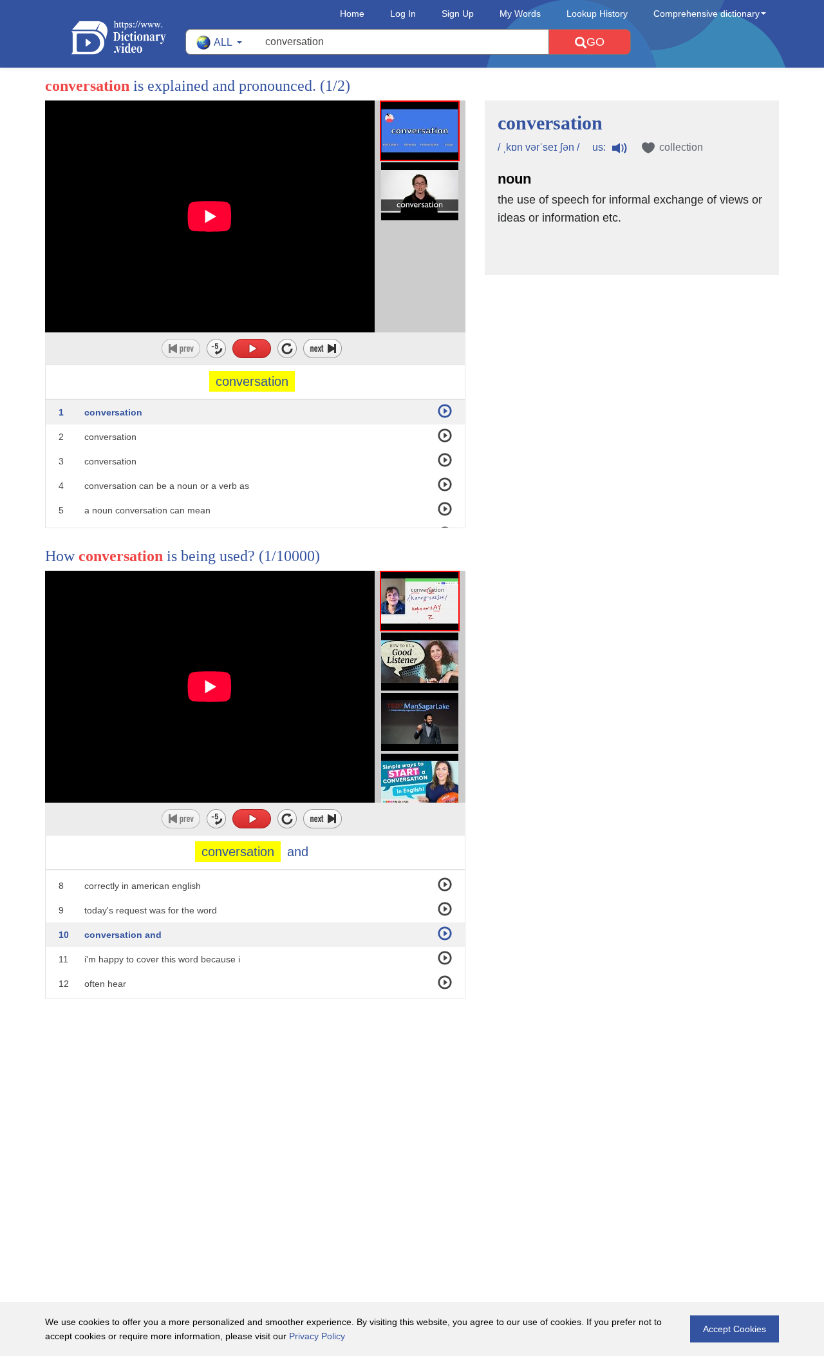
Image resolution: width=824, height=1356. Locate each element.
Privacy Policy (317, 1336)
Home (352, 13)
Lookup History (597, 13)
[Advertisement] (412, 1082)
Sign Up (458, 13)
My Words (520, 13)
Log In (403, 13)
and (297, 852)
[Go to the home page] (128, 38)
